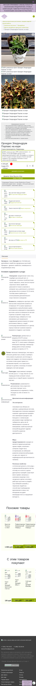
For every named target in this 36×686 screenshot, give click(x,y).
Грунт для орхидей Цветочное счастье (7, 585)
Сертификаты (23, 679)
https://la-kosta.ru (27, 657)
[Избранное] (22, 16)
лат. (21, 261)
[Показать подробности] (18, 194)
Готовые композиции (7, 672)
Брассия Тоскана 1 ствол (7, 526)
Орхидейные (21, 25)
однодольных (20, 263)
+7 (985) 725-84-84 (19, 646)
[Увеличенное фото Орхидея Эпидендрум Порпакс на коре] (18, 49)
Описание (5, 256)
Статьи (21, 675)
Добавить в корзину (18, 171)
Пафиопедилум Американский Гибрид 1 (18, 526)
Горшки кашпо (5, 679)
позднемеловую (6, 267)
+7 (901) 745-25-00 (6, 646)
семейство (12, 263)
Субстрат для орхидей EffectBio (28, 583)
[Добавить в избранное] (33, 34)
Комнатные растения (10, 25)
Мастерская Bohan (6, 684)
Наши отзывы (15, 665)
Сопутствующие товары (7, 682)
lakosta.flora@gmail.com (7, 649)
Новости (21, 672)
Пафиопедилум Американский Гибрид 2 (28, 526)
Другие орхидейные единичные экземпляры (16, 27)
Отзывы (21, 677)
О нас (20, 670)
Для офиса (4, 675)
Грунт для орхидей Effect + (17, 582)
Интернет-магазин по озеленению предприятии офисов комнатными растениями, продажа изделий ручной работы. (17, 21)
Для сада (3, 677)
